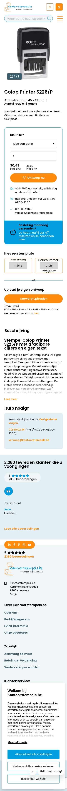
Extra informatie (16, 626)
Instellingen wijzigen (33, 778)
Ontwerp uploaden (33, 299)
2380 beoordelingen (19, 557)
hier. (36, 313)
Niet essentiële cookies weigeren (33, 766)
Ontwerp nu (35, 178)
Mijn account (49, 7)
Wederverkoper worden (21, 667)
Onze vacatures (16, 632)
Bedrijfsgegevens (17, 619)
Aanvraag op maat (18, 654)
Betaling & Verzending (20, 660)
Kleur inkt (17, 135)
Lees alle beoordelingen (21, 528)
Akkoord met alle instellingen (33, 754)
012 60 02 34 (17, 429)
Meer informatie (17, 742)
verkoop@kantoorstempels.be (29, 440)
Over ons (11, 612)
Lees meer (11, 399)
